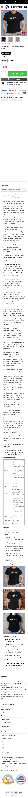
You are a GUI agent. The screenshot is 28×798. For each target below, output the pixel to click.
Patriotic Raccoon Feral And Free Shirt (6, 175)
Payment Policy (5, 722)
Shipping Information (7, 738)
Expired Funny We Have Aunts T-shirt (20, 127)
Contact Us (4, 713)
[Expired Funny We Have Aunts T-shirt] (21, 118)
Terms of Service (6, 716)
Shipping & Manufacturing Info (11, 189)
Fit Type (3, 56)
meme (20, 100)
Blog (2, 748)
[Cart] (25, 7)
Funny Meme (4, 100)
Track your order (5, 709)
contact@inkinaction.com (10, 432)
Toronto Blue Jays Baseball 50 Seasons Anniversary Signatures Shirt (14, 657)
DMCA (2, 741)
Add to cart (17, 74)
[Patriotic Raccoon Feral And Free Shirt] (7, 165)
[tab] (14, 186)
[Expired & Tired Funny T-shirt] (7, 118)
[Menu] (2, 7)
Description (5, 185)
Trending (7, 43)
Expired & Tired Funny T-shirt (7, 127)
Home (2, 43)
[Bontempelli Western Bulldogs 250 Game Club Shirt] (7, 140)
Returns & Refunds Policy (8, 735)
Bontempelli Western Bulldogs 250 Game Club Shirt (7, 151)
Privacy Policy (5, 719)
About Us (3, 732)
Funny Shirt (13, 100)
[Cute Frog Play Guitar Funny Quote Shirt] (21, 140)
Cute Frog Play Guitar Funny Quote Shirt (20, 150)
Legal (2, 744)
